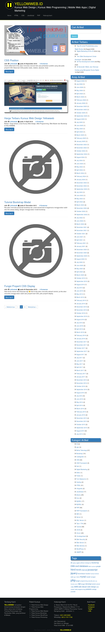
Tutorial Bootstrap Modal (17, 202)
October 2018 (80, 313)
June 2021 (79, 237)
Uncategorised (81, 536)
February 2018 (81, 335)
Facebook (91, 605)
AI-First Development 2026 (85, 62)
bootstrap (95, 562)
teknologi (88, 584)
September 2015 (81, 428)
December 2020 (81, 249)
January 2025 (80, 141)
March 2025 (80, 135)
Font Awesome (81, 479)
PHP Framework (81, 511)
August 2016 (80, 393)
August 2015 (80, 431)
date (89, 566)
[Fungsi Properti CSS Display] (36, 251)
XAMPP (78, 552)
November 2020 (81, 253)
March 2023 (80, 205)
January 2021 (80, 246)
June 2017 (79, 361)
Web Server (80, 542)
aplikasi (74, 563)
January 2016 (80, 415)
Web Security (80, 539)
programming (84, 581)
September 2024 (81, 154)
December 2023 (81, 183)
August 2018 (80, 319)
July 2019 (79, 288)
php (73, 580)
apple (78, 563)
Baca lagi (9, 71)
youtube (73, 591)
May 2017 (79, 364)
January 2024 (80, 179)
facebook (93, 566)
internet (84, 569)
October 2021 (80, 234)
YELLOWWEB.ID (65, 630)
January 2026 (80, 103)
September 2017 (81, 351)
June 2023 (79, 195)
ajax (77, 447)
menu (77, 577)
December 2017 (81, 342)
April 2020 (79, 272)
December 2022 (81, 208)
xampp (94, 589)
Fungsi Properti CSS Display (19, 286)
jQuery (78, 495)
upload (98, 584)
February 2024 (81, 176)
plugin (78, 581)
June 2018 (79, 326)
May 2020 (79, 269)
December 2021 (81, 227)
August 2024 (80, 157)
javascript (92, 569)
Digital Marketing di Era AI (85, 51)
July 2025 (79, 122)
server (76, 584)
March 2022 (80, 224)
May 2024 (79, 167)
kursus (92, 573)
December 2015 (81, 418)
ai (71, 562)
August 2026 (80, 81)
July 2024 (79, 160)
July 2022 (79, 218)
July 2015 (79, 434)
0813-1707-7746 (67, 617)
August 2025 (80, 119)
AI (77, 444)
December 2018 (81, 307)
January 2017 (80, 377)
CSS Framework (81, 463)
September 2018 (81, 316)
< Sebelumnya (10, 307)
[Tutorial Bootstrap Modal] (36, 167)
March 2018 (80, 332)
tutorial (94, 584)
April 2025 (79, 132)
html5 (78, 569)
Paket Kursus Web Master (39, 611)
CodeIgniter (80, 457)
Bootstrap (79, 453)
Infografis (79, 488)
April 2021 (79, 240)
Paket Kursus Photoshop (39, 617)
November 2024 (81, 148)
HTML (16, 15)
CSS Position (11, 60)
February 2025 (81, 138)
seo (94, 581)
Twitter (90, 609)
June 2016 (79, 399)
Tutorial (78, 527)
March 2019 (80, 297)
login (75, 577)
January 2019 (80, 304)
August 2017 (80, 354)
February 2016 (81, 412)
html (73, 569)
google (98, 566)
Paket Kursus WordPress (39, 615)
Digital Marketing (81, 469)
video (72, 587)
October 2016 (80, 386)
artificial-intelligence (85, 563)
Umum (78, 533)
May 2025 (79, 129)
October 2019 (80, 278)
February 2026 (81, 100)
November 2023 (81, 186)
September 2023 (81, 189)
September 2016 (81, 389)
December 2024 (81, 144)
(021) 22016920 (65, 615)
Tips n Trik (79, 523)
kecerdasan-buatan (84, 573)
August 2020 (80, 259)
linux (77, 498)
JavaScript (30, 15)
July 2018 (79, 323)
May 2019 (79, 294)
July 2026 (79, 84)
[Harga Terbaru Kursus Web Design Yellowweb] (36, 96)
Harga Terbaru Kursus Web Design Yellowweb (29, 118)
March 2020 (80, 275)
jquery (74, 573)
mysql (83, 576)
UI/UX (78, 530)
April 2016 (79, 405)
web (76, 586)
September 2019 (81, 281)
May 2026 (79, 90)
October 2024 (80, 151)
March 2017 (80, 370)
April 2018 (79, 329)
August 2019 (80, 284)
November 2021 (81, 230)
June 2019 (79, 291)
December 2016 (81, 380)
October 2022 (80, 211)
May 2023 (79, 199)
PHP (38, 15)
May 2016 (79, 402)
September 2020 (81, 256)
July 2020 (79, 262)
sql (79, 583)
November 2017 (81, 345)
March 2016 (80, 408)
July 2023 (79, 192)
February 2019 (81, 300)
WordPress (79, 549)
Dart (77, 466)
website (89, 589)
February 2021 (81, 243)
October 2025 (80, 113)
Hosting (78, 482)
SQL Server (80, 520)
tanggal (83, 584)
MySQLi (78, 504)
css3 (77, 566)
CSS (22, 15)
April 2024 (79, 170)
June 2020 (79, 265)
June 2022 (79, 221)
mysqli (88, 577)
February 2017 (81, 373)
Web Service (80, 546)
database (84, 565)
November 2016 (81, 383)
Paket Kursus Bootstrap (39, 613)
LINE (89, 611)
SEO (77, 514)
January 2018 (80, 338)
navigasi (93, 577)
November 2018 (81, 310)
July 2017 (79, 358)
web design (91, 586)
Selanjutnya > (32, 307)
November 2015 (81, 421)
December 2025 (81, 106)
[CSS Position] (36, 40)
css (73, 566)
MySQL (78, 501)
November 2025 (81, 109)
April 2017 (79, 367)
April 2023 (79, 202)
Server (78, 517)
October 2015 (80, 424)
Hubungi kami (47, 15)
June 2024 (79, 164)
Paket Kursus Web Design (39, 605)
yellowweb (13, 64)
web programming (80, 589)
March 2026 (80, 97)
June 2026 (79, 87)
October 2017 (80, 348)
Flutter (78, 476)
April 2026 (79, 94)
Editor (78, 473)
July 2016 (79, 396)
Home (9, 15)
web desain (82, 586)
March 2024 (80, 173)
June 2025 (79, 125)
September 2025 (81, 116)
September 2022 (81, 214)
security (90, 581)
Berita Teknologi (81, 450)
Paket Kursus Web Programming (36, 608)
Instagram (91, 607)
